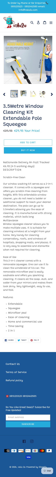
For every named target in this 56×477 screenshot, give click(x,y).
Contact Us (13, 364)
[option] (14, 93)
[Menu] (51, 22)
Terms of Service (16, 372)
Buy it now (28, 150)
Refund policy (14, 380)
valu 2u (22, 467)
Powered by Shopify (36, 467)
